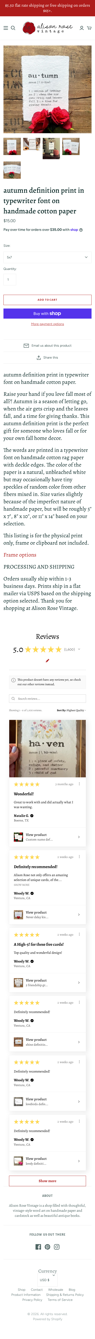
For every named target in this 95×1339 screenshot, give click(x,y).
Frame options (19, 554)
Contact (37, 1290)
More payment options (47, 324)
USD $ (44, 1280)
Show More (22, 884)
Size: (6, 246)
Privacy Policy (32, 1300)
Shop (21, 1290)
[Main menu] (5, 28)
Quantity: (10, 269)
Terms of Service (60, 1300)
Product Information (26, 1295)
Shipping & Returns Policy (65, 1295)
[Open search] (13, 28)
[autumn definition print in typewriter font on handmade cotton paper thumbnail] (31, 144)
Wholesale (55, 1290)
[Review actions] (79, 784)
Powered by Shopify (47, 1319)
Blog (72, 1290)
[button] (79, 649)
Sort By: (61, 710)
